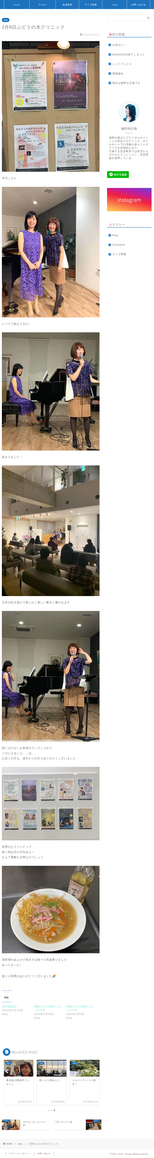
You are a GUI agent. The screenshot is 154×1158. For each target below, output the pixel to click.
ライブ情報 (91, 4)
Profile (42, 4)
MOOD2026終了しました (128, 54)
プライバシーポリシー (20, 1153)
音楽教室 (67, 4)
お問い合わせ (138, 4)
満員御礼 (118, 73)
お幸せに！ (119, 45)
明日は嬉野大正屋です (126, 83)
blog (114, 4)
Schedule (118, 244)
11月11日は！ (10, 1006)
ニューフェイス (122, 64)
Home (16, 4)
